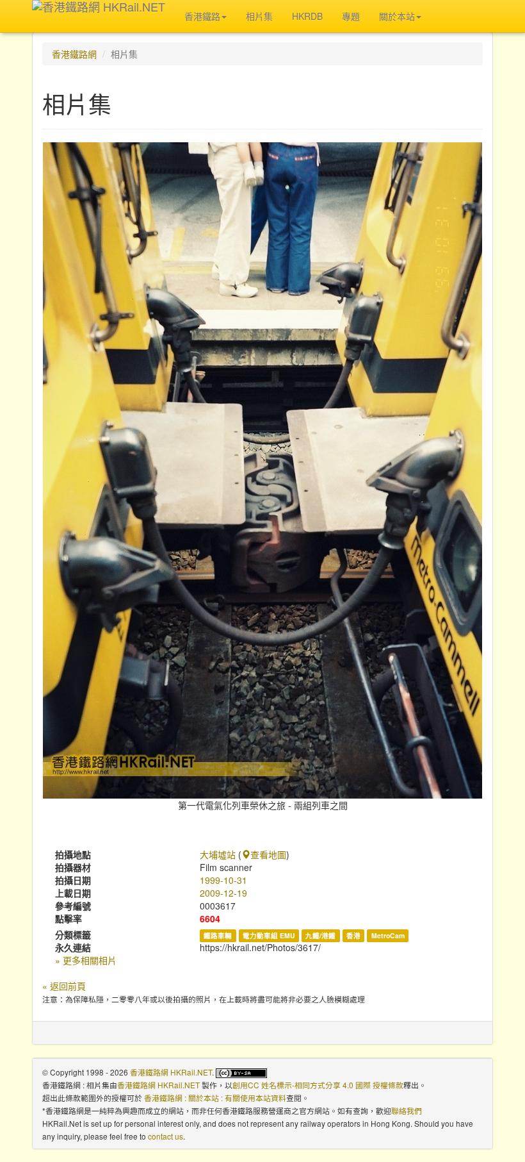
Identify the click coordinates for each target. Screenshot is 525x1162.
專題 (351, 16)
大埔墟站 (218, 854)
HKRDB (307, 16)
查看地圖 (268, 854)
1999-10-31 (223, 880)
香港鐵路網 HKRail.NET (171, 1072)
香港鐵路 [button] (202, 16)
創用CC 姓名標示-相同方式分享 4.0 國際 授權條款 (317, 1084)
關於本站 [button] (397, 16)
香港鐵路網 (74, 53)
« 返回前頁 (64, 985)
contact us (165, 1136)
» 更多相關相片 (86, 960)
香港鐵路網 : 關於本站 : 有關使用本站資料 (215, 1097)
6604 (210, 918)
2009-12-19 (223, 892)
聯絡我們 (406, 1110)
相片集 (259, 16)
